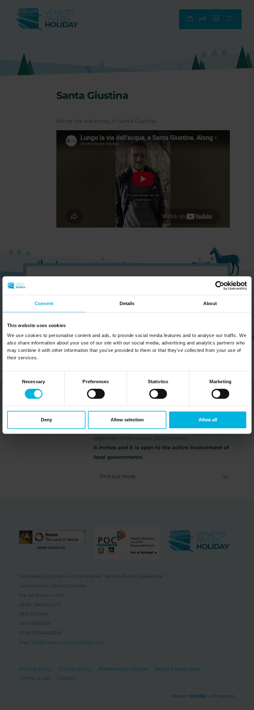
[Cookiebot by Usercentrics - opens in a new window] (220, 285)
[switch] (96, 394)
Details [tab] (127, 303)
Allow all (208, 419)
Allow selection (127, 419)
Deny (46, 419)
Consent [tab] (44, 303)
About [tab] (210, 303)
